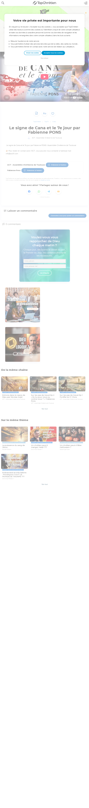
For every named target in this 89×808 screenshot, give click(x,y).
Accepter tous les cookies (53, 53)
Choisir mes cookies (32, 53)
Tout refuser (44, 58)
